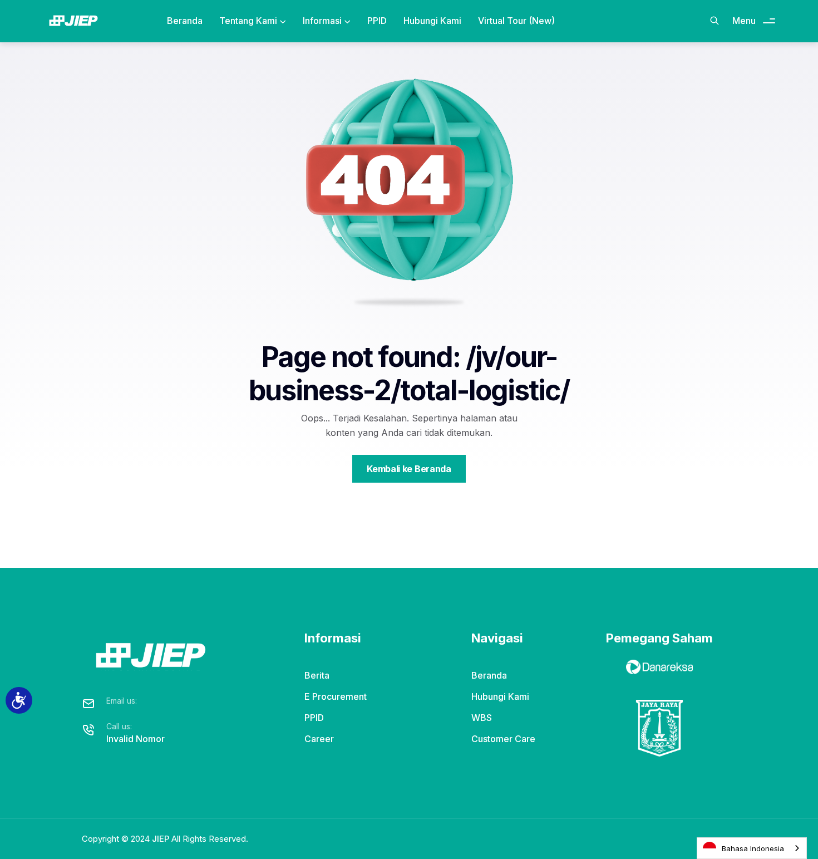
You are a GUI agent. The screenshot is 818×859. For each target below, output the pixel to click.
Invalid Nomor (135, 738)
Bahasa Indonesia (753, 848)
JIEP (160, 838)
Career (319, 738)
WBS (481, 717)
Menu (744, 20)
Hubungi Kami (432, 20)
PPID (377, 20)
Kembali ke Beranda (409, 468)
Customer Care (503, 738)
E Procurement (335, 696)
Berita (316, 675)
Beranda (185, 20)
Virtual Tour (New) (516, 20)
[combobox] (752, 848)
